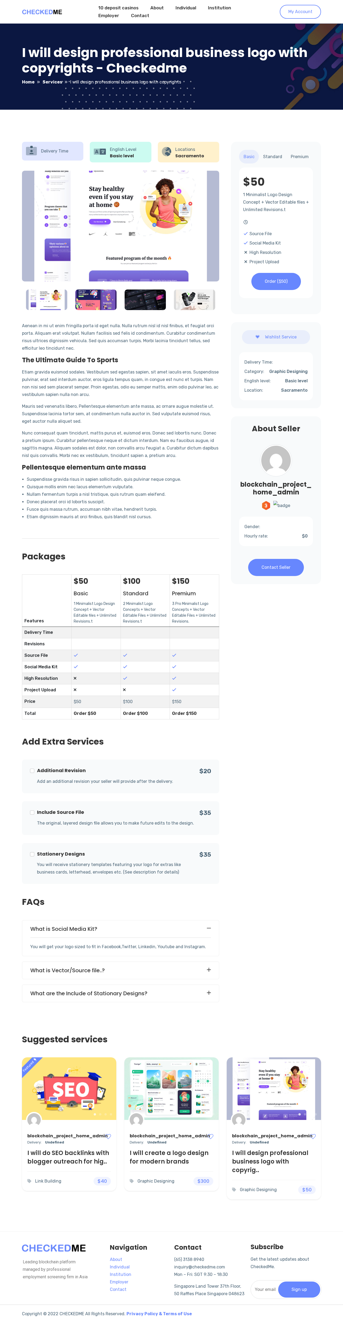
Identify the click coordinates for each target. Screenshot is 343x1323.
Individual (186, 7)
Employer (108, 15)
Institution (219, 7)
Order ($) (276, 281)
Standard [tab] (272, 156)
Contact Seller (276, 567)
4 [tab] (111, 1114)
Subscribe (267, 1246)
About (157, 7)
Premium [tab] (300, 156)
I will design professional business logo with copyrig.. (270, 1161)
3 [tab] (105, 1114)
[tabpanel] (69, 1088)
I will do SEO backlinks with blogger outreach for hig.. (68, 1157)
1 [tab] (95, 1114)
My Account (300, 11)
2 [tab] (100, 1114)
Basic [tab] (249, 156)
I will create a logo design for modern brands (169, 1157)
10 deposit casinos (118, 7)
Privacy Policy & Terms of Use (159, 1313)
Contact (140, 15)
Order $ (85, 713)
